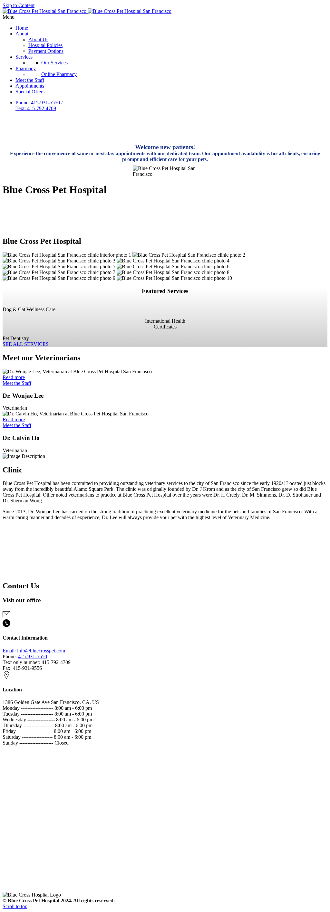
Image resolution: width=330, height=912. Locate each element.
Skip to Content (18, 5)
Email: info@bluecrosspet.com (34, 650)
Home (21, 28)
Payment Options (45, 51)
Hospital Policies (45, 45)
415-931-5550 (32, 656)
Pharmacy (25, 68)
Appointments (29, 86)
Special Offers (29, 91)
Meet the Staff (29, 80)
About (21, 33)
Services (24, 57)
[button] (165, 17)
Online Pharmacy (59, 74)
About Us (38, 39)
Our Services (54, 62)
